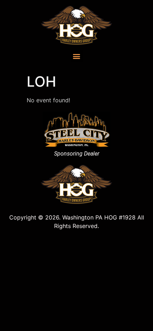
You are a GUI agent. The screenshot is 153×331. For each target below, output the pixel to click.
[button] (77, 56)
